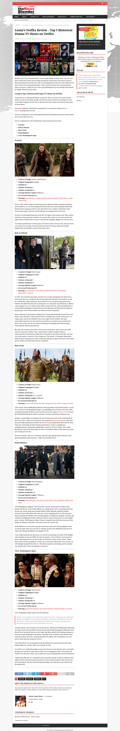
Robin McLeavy (51, 291)
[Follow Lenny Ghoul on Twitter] (31, 702)
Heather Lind (37, 609)
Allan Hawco (64, 198)
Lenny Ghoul (37, 39)
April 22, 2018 (82, 88)
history (21, 679)
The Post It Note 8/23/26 (89, 42)
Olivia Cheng (61, 403)
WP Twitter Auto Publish (53, 730)
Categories (90, 16)
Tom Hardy (40, 500)
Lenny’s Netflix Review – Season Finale (28, 716)
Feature (45, 39)
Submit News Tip (76, 16)
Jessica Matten (53, 198)
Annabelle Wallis (63, 500)
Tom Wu (70, 403)
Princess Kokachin (59, 420)
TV (44, 679)
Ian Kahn (69, 609)
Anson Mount (30, 291)
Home (16, 16)
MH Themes (46, 725)
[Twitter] (102, 3)
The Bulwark (81, 97)
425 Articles (48, 696)
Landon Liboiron (41, 198)
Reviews (37, 679)
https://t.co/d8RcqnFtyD (90, 81)
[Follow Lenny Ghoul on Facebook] (29, 702)
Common (30, 293)
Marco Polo (63, 412)
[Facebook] (105, 3)
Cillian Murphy (30, 500)
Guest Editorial (48, 16)
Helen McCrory (50, 500)
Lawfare (79, 100)
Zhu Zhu (53, 403)
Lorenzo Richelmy (31, 403)
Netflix (29, 679)
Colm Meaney (40, 291)
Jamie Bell (28, 609)
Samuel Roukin (59, 609)
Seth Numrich (48, 609)
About (24, 16)
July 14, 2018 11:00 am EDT (24, 39)
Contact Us (34, 16)
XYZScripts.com (69, 730)
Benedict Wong (44, 403)
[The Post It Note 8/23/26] (91, 33)
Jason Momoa (30, 198)
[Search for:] (96, 20)
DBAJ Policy (62, 16)
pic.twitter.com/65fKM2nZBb (87, 84)
